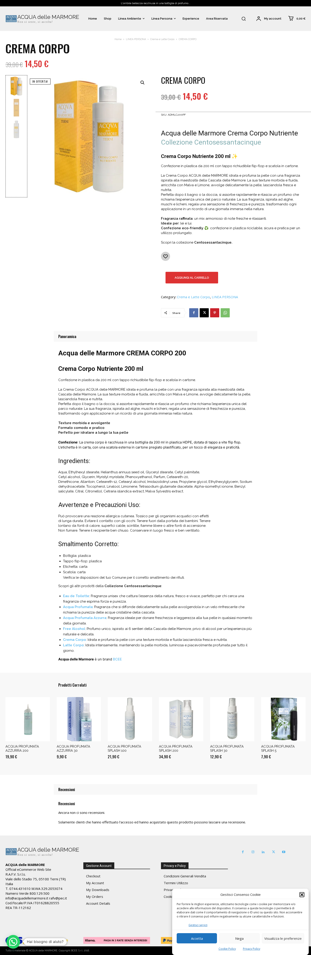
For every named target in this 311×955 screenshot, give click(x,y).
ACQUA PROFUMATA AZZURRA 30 (73, 748)
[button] (302, 894)
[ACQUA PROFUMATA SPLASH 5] (283, 719)
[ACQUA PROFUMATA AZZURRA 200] (27, 719)
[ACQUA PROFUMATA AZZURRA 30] (79, 719)
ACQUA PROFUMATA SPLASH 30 (227, 748)
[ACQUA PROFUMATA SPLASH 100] (130, 719)
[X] (204, 312)
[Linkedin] (263, 852)
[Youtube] (284, 852)
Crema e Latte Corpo (162, 39)
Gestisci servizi (198, 925)
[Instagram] (253, 852)
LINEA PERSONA (136, 39)
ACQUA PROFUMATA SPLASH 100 (124, 748)
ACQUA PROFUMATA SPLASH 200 (175, 748)
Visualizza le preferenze (283, 938)
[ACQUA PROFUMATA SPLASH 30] (232, 719)
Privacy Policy (251, 949)
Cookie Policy (227, 949)
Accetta (197, 938)
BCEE (117, 659)
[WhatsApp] (225, 312)
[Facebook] (193, 312)
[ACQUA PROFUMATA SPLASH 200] (181, 719)
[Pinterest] (214, 312)
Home (118, 39)
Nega (239, 938)
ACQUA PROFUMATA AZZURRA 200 (22, 748)
